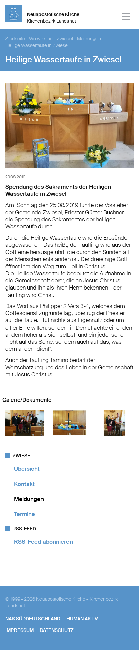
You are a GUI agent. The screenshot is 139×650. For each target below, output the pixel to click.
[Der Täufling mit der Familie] (114, 434)
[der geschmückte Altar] (69, 169)
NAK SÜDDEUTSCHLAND (32, 619)
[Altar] (69, 434)
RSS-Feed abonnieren (43, 541)
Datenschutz (57, 630)
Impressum (19, 630)
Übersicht (27, 468)
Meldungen (89, 39)
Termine (24, 514)
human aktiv (82, 619)
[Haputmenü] (126, 17)
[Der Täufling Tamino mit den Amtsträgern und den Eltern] (24, 434)
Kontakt (24, 484)
